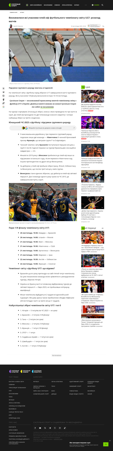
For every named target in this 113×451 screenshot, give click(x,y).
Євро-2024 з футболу (40, 391)
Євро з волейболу (36, 5)
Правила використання (17, 436)
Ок (106, 444)
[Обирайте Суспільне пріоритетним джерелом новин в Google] (3, 106)
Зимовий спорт (75, 386)
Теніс (11, 397)
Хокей (90, 394)
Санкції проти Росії (16, 412)
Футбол (76, 5)
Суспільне (57, 437)
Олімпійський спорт (41, 394)
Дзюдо (54, 394)
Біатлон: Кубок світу (16, 381)
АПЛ (10, 415)
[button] (3, 88)
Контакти (12, 427)
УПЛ (10, 391)
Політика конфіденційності (19, 439)
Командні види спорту (93, 382)
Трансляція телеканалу (17, 387)
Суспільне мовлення (16, 433)
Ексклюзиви (48, 5)
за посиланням (47, 107)
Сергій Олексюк (18, 26)
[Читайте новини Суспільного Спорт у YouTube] (40, 428)
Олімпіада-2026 (14, 418)
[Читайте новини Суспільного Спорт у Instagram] (60, 428)
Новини (57, 5)
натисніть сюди (58, 439)
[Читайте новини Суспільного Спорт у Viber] (55, 428)
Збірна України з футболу (39, 387)
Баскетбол (91, 386)
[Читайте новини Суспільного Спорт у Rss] (45, 428)
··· (86, 5)
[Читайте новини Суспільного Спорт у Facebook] (35, 428)
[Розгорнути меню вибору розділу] (27, 5)
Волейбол (12, 409)
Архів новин (13, 430)
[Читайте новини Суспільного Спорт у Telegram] (50, 428)
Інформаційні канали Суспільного (17, 443)
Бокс (53, 391)
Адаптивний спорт (76, 381)
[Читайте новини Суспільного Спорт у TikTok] (65, 428)
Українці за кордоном (17, 406)
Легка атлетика (67, 5)
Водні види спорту (76, 394)
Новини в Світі (13, 12)
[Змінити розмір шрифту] (103, 26)
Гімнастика (73, 391)
